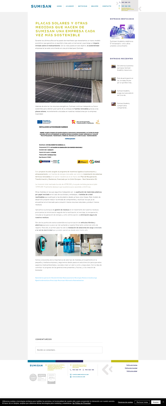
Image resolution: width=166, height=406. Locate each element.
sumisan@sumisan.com (80, 374)
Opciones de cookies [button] (125, 402)
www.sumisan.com (78, 376)
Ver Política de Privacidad (81, 403)
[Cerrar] (163, 402)
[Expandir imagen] (46, 245)
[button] (131, 365)
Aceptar (156, 402)
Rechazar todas (142, 402)
